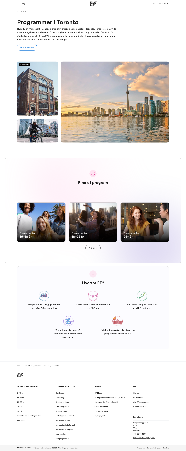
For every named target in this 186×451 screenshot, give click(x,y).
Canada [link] (46, 366)
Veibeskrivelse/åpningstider (144, 438)
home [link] (19, 366)
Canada (23, 11)
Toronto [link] (55, 366)
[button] (21, 3)
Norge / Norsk (25, 448)
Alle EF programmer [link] (32, 366)
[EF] (93, 4)
